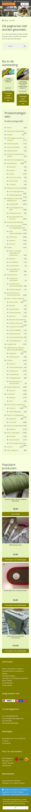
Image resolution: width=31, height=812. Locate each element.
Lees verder (15, 514)
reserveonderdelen (16, 367)
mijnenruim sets (15, 327)
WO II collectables (13, 433)
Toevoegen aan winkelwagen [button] (8, 96)
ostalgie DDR (11, 344)
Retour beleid (7, 681)
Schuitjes (12, 184)
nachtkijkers (13, 262)
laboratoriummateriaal (17, 320)
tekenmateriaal (14, 334)
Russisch (12, 240)
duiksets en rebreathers (13, 279)
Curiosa (9, 447)
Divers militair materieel (15, 298)
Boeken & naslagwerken (15, 160)
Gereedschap (14, 309)
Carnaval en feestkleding (15, 131)
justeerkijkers (14, 266)
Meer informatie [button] (20, 803)
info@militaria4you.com (15, 718)
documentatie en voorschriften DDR (13, 294)
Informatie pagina (8, 676)
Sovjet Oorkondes (13, 147)
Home (6, 20)
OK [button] (15, 807)
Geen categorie (12, 450)
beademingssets (15, 289)
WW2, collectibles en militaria (12, 669)
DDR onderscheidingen (15, 232)
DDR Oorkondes (12, 144)
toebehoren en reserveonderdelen (16, 285)
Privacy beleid (7, 685)
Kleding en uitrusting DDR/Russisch (14, 199)
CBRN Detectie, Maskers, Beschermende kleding (16, 349)
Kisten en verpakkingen (15, 415)
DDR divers (13, 237)
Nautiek (12, 306)
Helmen (12, 170)
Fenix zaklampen (15, 412)
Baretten (12, 167)
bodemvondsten (15, 313)
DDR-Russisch (14, 357)
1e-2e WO (12, 422)
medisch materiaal (16, 323)
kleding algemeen (15, 195)
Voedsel (9, 135)
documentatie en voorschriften (15, 382)
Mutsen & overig (15, 177)
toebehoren (13, 371)
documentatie (14, 440)
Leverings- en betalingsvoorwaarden (15, 678)
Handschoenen (12, 151)
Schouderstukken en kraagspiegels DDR (17, 227)
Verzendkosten (7, 683)
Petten (11, 174)
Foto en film (13, 302)
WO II (11, 401)
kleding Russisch (15, 213)
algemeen (12, 353)
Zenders (10, 360)
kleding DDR (13, 204)
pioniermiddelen (15, 330)
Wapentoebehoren (13, 387)
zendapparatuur (15, 378)
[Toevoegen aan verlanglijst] (4, 70)
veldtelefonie (14, 374)
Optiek (9, 247)
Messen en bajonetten (15, 426)
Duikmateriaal (12, 275)
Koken (9, 128)
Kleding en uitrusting (14, 188)
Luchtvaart (11, 394)
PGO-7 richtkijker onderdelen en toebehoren (15, 253)
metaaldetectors (15, 341)
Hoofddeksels (12, 163)
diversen (12, 244)
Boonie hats (13, 181)
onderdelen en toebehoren (14, 270)
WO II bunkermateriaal (17, 443)
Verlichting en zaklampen (16, 405)
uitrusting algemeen (16, 191)
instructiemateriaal (16, 337)
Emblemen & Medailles (15, 222)
